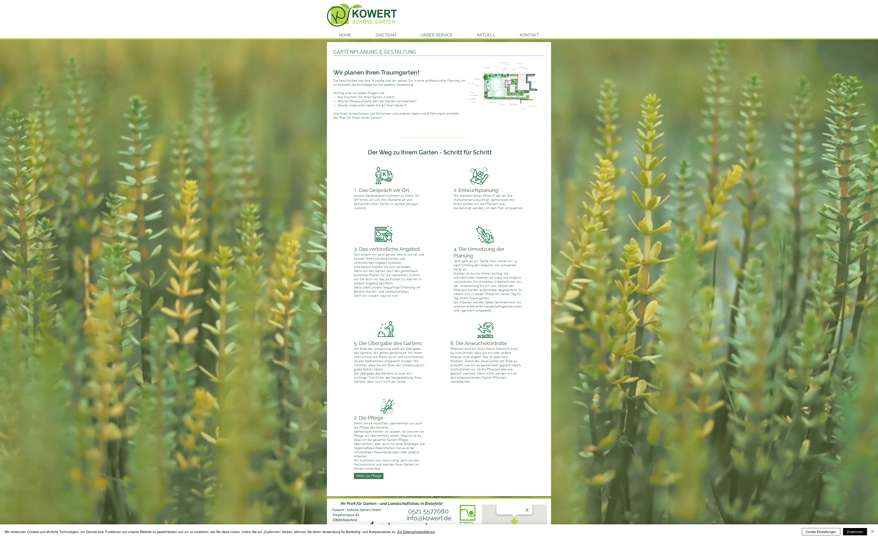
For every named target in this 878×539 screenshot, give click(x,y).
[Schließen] (872, 531)
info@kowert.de (429, 518)
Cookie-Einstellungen (821, 531)
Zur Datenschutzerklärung (416, 531)
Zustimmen (855, 531)
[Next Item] (540, 92)
